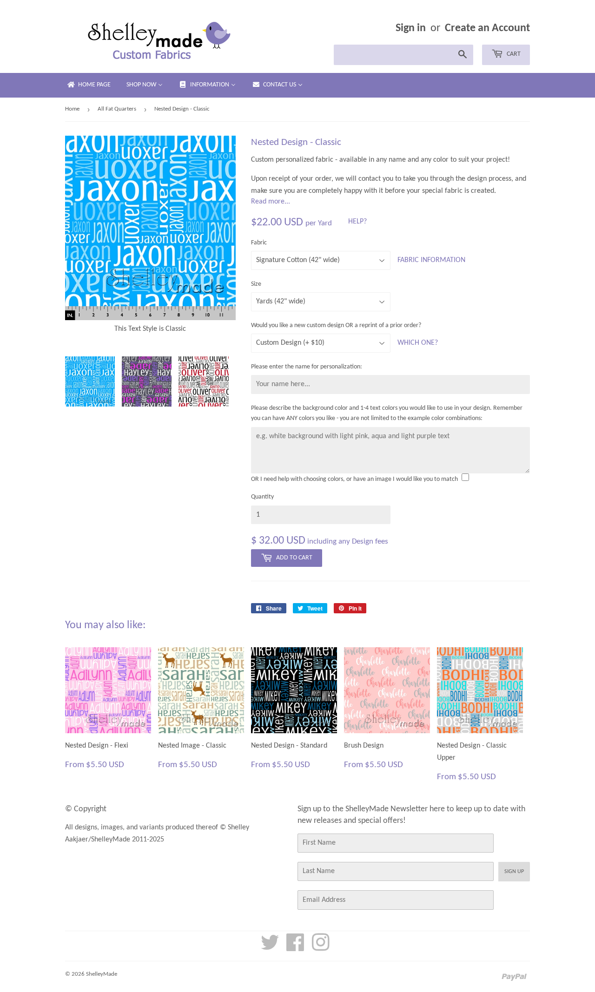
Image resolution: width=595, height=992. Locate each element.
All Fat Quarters (117, 109)
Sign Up (514, 871)
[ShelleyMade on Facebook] (295, 948)
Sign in (411, 28)
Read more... (270, 201)
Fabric (259, 242)
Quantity (262, 496)
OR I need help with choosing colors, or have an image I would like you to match (354, 479)
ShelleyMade (101, 974)
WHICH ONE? (417, 343)
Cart (513, 54)
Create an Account (487, 28)
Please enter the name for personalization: (306, 366)
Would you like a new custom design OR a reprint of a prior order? (336, 325)
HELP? (357, 221)
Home (72, 109)
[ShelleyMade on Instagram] (320, 948)
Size (256, 284)
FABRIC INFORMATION (431, 260)
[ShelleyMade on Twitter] (270, 948)
